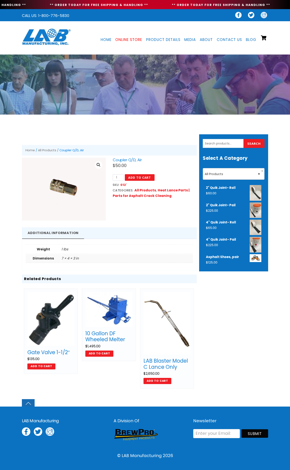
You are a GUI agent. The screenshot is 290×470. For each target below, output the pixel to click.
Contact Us (229, 39)
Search (254, 143)
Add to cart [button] (41, 366)
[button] (98, 165)
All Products (47, 150)
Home (106, 39)
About (206, 39)
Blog (251, 39)
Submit (255, 433)
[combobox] (234, 174)
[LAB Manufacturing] (46, 43)
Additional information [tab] (53, 232)
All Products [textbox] (232, 174)
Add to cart (139, 177)
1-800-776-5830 (53, 15)
